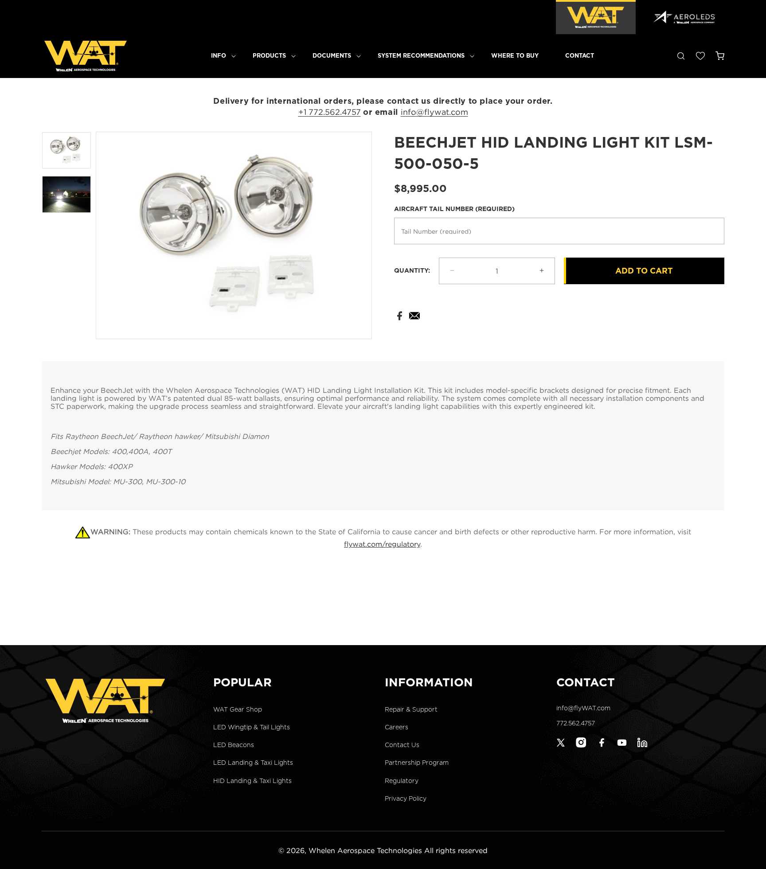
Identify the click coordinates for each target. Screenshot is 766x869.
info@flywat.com (434, 112)
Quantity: (412, 270)
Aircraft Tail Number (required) (454, 208)
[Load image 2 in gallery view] (66, 194)
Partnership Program (417, 762)
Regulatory (401, 780)
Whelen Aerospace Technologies (365, 850)
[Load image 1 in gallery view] (66, 150)
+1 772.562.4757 (329, 112)
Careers (396, 727)
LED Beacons (233, 744)
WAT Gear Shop (237, 709)
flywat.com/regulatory (382, 544)
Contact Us (402, 744)
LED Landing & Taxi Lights (253, 762)
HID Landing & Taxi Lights (252, 780)
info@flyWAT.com (583, 708)
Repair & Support (411, 709)
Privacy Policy (405, 798)
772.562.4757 (575, 723)
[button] (218, 56)
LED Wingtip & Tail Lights (251, 727)
